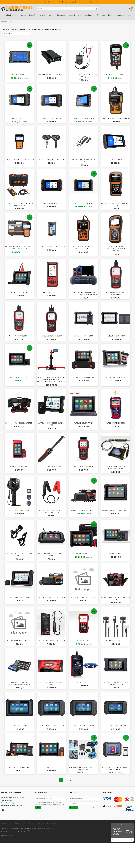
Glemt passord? (96, 807)
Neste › (72, 780)
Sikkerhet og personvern (34, 824)
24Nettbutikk (11, 835)
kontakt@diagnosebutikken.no (14, 803)
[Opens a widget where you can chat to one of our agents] (122, 832)
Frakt (3, 824)
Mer (130, 15)
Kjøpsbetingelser (15, 824)
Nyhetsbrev (50, 824)
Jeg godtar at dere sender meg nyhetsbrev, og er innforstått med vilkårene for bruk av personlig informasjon (49, 803)
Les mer (64, 808)
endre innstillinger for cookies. (43, 832)
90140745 (9, 800)
